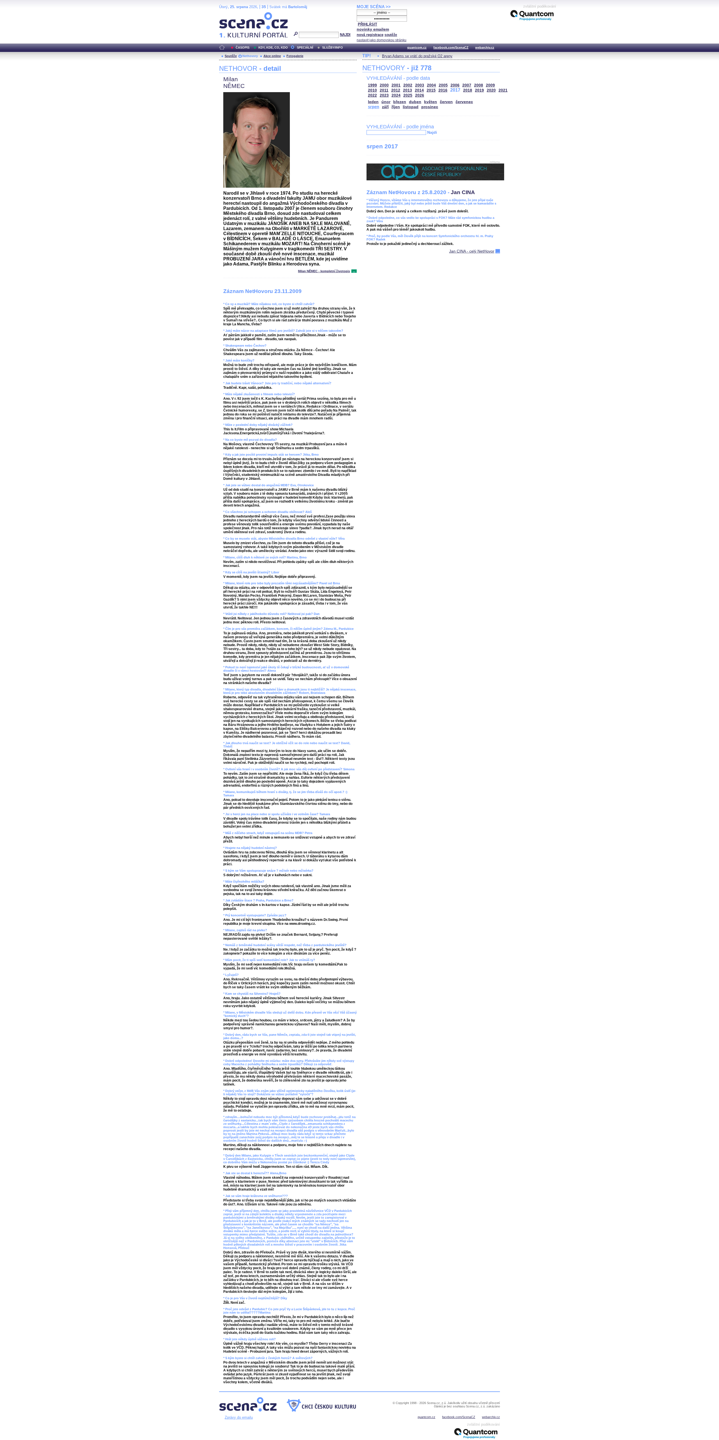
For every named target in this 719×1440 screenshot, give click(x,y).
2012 (395, 90)
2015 (431, 90)
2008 (478, 85)
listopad (410, 107)
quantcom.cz (417, 47)
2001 (396, 85)
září (385, 107)
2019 (479, 90)
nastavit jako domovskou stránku (381, 40)
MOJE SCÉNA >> (374, 6)
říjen (396, 107)
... (354, 271)
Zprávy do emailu (239, 1417)
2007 (466, 85)
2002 (407, 85)
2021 (503, 90)
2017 (455, 90)
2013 (407, 90)
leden (373, 102)
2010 (372, 90)
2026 (419, 95)
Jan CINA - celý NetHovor (471, 251)
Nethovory (250, 56)
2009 (490, 85)
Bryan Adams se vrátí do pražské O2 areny (417, 56)
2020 (491, 90)
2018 (467, 90)
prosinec (429, 107)
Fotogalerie (294, 56)
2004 (431, 85)
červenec (464, 102)
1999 (372, 85)
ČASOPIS (242, 47)
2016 (442, 90)
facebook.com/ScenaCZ (450, 47)
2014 (419, 90)
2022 (372, 95)
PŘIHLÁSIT (367, 24)
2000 (384, 85)
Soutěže (231, 56)
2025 (407, 95)
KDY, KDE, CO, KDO (273, 47)
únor (385, 102)
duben (415, 102)
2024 (396, 95)
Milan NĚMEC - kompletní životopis (324, 271)
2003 (419, 85)
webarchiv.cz (484, 47)
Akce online (272, 56)
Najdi (432, 132)
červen (446, 102)
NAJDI (345, 35)
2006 (454, 85)
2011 (384, 90)
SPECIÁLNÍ (305, 47)
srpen (373, 106)
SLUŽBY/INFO (332, 47)
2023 (384, 95)
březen (399, 102)
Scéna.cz (228, 14)
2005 (443, 85)
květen (430, 102)
